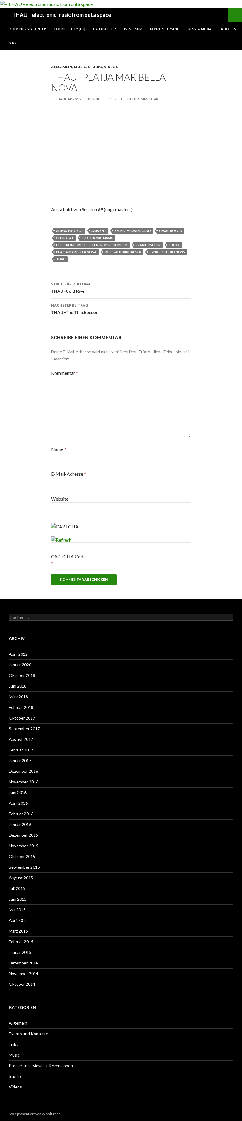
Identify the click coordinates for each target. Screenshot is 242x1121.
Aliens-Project (69, 231)
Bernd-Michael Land (133, 231)
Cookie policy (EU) (69, 29)
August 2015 (21, 877)
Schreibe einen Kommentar (133, 99)
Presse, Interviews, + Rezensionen (41, 1065)
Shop (13, 43)
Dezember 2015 (23, 835)
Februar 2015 (21, 941)
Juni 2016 (18, 792)
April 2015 (18, 920)
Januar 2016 (20, 824)
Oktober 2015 (22, 856)
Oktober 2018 (22, 675)
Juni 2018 (18, 685)
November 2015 (23, 845)
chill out (64, 238)
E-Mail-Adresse (68, 474)
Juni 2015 (18, 898)
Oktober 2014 (22, 984)
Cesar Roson (170, 231)
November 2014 (23, 973)
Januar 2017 (20, 760)
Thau (61, 259)
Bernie (94, 99)
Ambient (98, 231)
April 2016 (18, 803)
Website (59, 498)
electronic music (97, 238)
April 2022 (18, 654)
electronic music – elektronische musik (91, 245)
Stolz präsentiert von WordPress (34, 1114)
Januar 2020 (20, 664)
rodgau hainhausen (123, 252)
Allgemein (61, 66)
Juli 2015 (17, 888)
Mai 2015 (17, 909)
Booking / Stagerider (27, 29)
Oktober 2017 (22, 717)
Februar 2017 (21, 749)
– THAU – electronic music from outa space (60, 15)
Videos (111, 66)
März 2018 (18, 696)
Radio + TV (227, 29)
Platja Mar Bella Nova (76, 252)
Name (58, 449)
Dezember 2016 (23, 771)
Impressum (133, 29)
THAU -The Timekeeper (74, 309)
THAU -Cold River (71, 287)
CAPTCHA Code (68, 556)
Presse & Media (199, 29)
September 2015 (24, 867)
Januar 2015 (20, 952)
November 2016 (23, 781)
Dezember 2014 (23, 962)
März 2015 (18, 930)
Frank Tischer (148, 245)
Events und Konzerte (28, 1033)
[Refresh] (61, 540)
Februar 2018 (21, 707)
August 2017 (21, 739)
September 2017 (24, 728)
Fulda (174, 245)
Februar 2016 (21, 813)
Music (80, 66)
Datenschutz (104, 29)
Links (13, 1044)
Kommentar (64, 373)
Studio (95, 66)
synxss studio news (167, 252)
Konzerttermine (164, 29)
